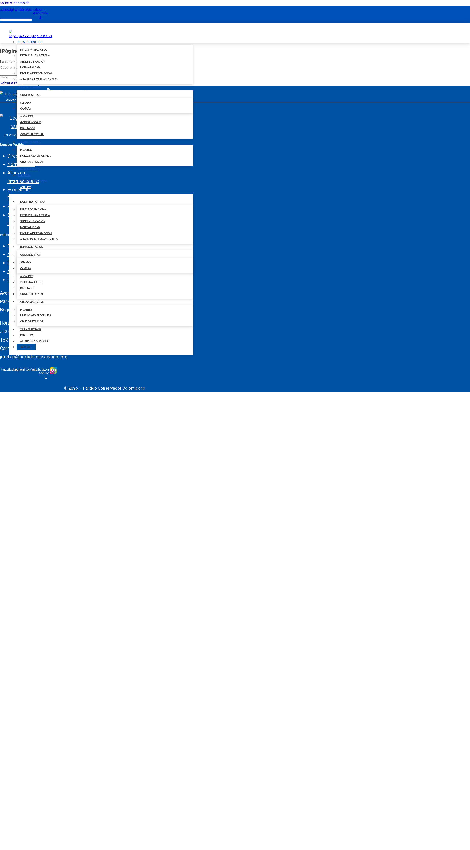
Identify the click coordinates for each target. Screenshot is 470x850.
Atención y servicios (32, 181)
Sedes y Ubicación (32, 61)
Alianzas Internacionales (39, 79)
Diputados (27, 128)
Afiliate (25, 187)
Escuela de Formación (36, 73)
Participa (24, 175)
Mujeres (26, 149)
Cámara (25, 108)
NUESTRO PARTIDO (29, 42)
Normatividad (30, 67)
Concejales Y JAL (32, 134)
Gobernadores (30, 122)
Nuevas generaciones (35, 155)
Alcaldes (26, 116)
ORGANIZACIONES (29, 142)
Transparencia (28, 169)
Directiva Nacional (33, 49)
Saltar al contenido (15, 3)
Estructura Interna (35, 55)
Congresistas (30, 95)
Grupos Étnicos (31, 161)
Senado (25, 102)
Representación (29, 87)
